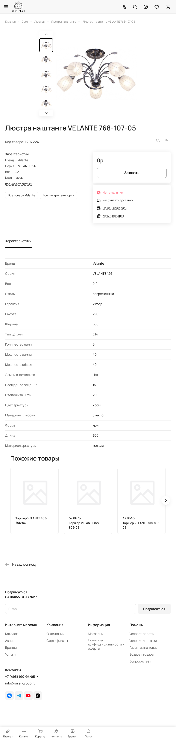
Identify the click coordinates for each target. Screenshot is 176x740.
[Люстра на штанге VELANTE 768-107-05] (96, 73)
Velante (98, 263)
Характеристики (18, 241)
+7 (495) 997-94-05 (20, 677)
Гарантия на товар (143, 647)
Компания (55, 624)
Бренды (11, 647)
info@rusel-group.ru (20, 683)
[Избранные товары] (157, 7)
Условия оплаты (141, 633)
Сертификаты (57, 640)
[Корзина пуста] (168, 7)
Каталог (11, 633)
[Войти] (146, 7)
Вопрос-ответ (140, 661)
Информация (99, 624)
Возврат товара (141, 654)
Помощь (136, 624)
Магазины (95, 633)
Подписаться (154, 609)
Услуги (10, 654)
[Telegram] (19, 695)
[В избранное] (158, 140)
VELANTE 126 (102, 273)
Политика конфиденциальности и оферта (106, 644)
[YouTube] (28, 695)
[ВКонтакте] (9, 695)
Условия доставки (143, 640)
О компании (56, 633)
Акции (10, 640)
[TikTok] (37, 695)
